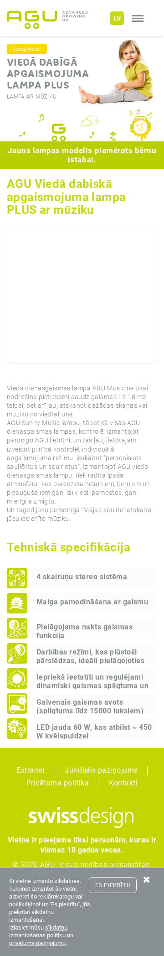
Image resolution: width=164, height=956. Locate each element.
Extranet (30, 770)
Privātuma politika (57, 783)
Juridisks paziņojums (101, 770)
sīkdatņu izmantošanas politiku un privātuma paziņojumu (41, 935)
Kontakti (123, 783)
